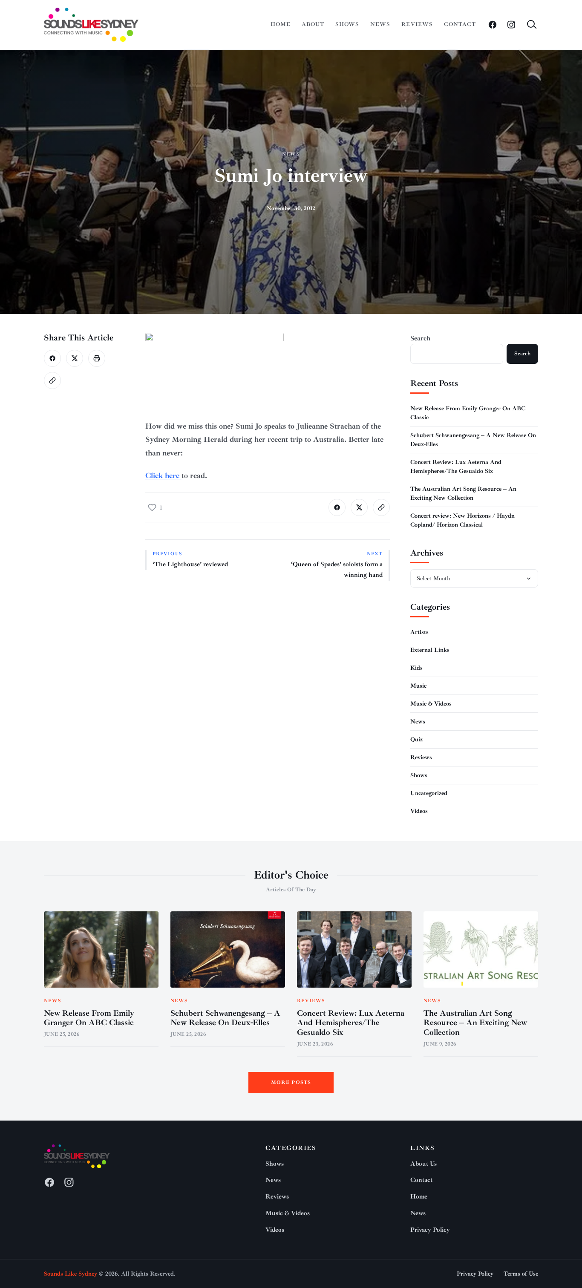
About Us (423, 1164)
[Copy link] (52, 380)
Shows (347, 24)
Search (420, 338)
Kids (416, 667)
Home (281, 24)
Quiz (416, 739)
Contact (460, 24)
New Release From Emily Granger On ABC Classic (89, 1018)
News (380, 24)
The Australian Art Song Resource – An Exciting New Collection (475, 1023)
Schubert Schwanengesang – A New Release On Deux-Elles (225, 1018)
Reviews (416, 24)
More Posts (291, 1082)
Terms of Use (521, 1273)
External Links (429, 650)
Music (418, 685)
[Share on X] (74, 358)
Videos (419, 811)
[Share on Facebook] (52, 358)
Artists (419, 632)
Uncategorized (428, 793)
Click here (163, 475)
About (313, 24)
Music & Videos (431, 703)
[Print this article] (96, 358)
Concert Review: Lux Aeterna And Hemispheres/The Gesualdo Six (350, 1023)
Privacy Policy (430, 1230)
